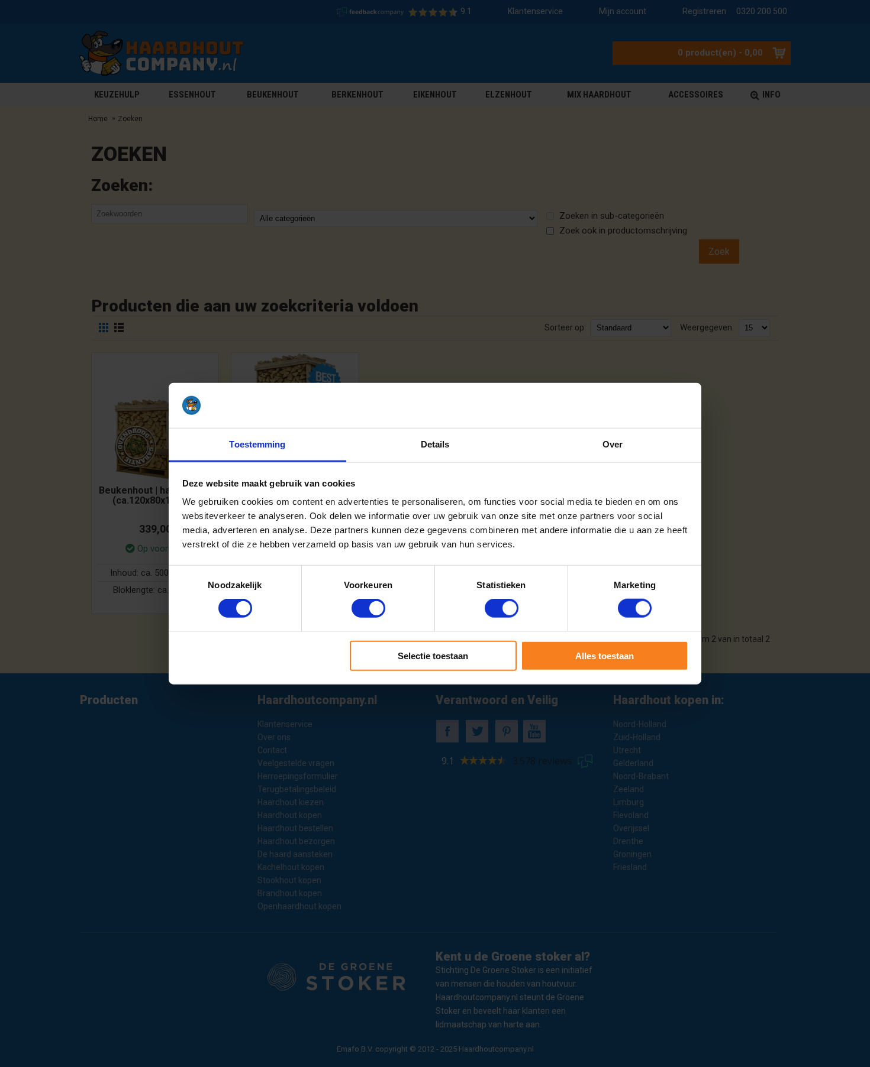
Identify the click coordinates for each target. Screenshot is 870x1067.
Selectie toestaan (433, 655)
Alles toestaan (604, 655)
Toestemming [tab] (257, 444)
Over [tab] (612, 444)
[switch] (368, 608)
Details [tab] (435, 444)
